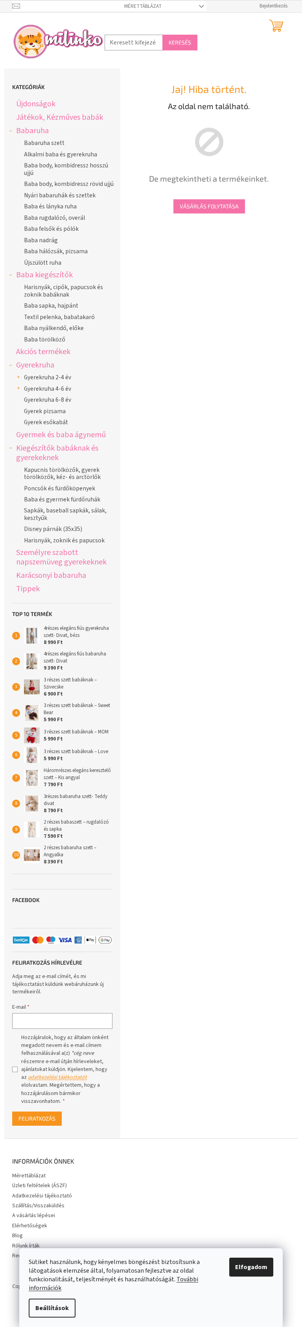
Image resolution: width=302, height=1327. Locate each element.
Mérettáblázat (143, 6)
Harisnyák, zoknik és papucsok (64, 540)
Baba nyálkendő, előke (54, 328)
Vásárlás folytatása (209, 206)
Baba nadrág (41, 240)
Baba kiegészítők (44, 274)
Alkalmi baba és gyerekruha (60, 154)
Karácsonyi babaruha (51, 575)
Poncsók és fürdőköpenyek (59, 488)
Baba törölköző (44, 339)
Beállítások (52, 1308)
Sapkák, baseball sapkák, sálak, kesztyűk (65, 514)
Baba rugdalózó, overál (54, 217)
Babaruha (32, 130)
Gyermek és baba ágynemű (61, 434)
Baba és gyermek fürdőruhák (62, 499)
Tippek (28, 588)
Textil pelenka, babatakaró (59, 317)
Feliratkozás (36, 1118)
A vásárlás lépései (33, 1215)
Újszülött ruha (42, 262)
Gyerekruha (35, 365)
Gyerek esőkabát (46, 422)
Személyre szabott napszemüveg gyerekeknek (61, 557)
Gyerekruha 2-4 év (47, 377)
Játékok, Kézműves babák (59, 117)
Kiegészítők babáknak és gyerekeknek (57, 452)
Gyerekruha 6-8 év (47, 399)
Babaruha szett (44, 143)
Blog (17, 1236)
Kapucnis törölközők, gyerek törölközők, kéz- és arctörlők (62, 473)
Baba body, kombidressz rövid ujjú (69, 184)
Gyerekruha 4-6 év (47, 388)
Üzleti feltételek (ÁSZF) (39, 1186)
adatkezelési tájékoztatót (57, 1077)
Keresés (180, 42)
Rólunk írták (26, 1246)
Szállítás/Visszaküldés (38, 1206)
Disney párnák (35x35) (53, 529)
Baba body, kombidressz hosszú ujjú (66, 169)
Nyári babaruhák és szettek (60, 195)
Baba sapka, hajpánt (51, 305)
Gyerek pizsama (45, 411)
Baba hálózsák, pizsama (56, 251)
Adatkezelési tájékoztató (42, 1196)
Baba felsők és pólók (51, 229)
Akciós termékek (43, 351)
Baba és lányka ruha (50, 206)
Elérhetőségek (29, 1226)
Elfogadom (251, 1267)
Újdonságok (35, 104)
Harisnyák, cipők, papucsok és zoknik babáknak (63, 291)
